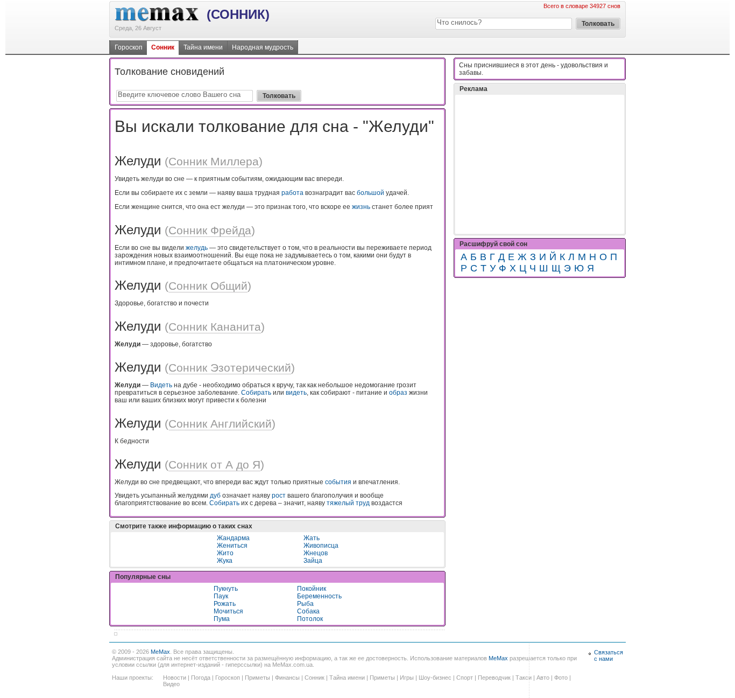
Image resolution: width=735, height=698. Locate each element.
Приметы (257, 677)
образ (398, 392)
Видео (171, 684)
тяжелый (340, 503)
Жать (311, 538)
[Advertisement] (539, 164)
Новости (174, 677)
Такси (523, 677)
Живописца (320, 545)
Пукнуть (226, 588)
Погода (200, 677)
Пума (222, 619)
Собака (308, 611)
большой (370, 193)
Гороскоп (129, 47)
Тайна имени (203, 47)
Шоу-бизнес (435, 677)
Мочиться (228, 611)
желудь (197, 248)
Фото (561, 677)
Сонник (162, 47)
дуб (215, 495)
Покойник (311, 588)
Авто (542, 677)
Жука (224, 560)
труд (363, 503)
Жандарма (233, 538)
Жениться (232, 545)
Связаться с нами (608, 655)
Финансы (287, 677)
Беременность (319, 596)
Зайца (312, 560)
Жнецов (315, 553)
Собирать (256, 392)
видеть (296, 392)
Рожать (225, 604)
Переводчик (494, 677)
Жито (225, 553)
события (338, 482)
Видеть (161, 385)
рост (279, 495)
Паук (221, 596)
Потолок (310, 619)
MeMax (160, 651)
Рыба (305, 604)
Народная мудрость (262, 47)
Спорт (464, 677)
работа (292, 193)
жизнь (361, 207)
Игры (407, 677)
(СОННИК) (238, 14)
